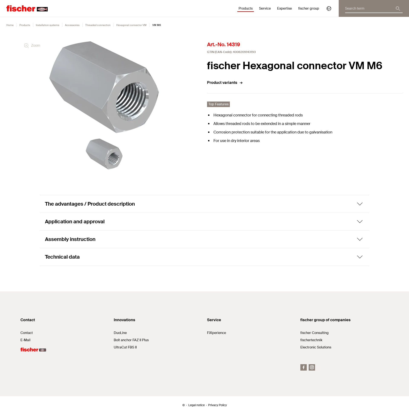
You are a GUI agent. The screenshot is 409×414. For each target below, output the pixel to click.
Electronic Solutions (315, 347)
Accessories (72, 25)
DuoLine (120, 333)
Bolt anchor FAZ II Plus (131, 340)
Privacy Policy (217, 405)
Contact (26, 333)
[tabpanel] (104, 154)
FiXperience (216, 333)
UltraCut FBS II (125, 347)
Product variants (222, 82)
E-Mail (25, 340)
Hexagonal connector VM (131, 25)
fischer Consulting (314, 333)
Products (24, 25)
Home (10, 25)
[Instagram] (312, 367)
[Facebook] (303, 367)
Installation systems (47, 25)
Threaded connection (98, 25)
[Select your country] (329, 8)
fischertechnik (311, 340)
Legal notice (196, 405)
